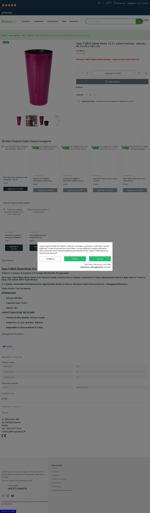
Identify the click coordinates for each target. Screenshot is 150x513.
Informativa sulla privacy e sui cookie (98, 264)
